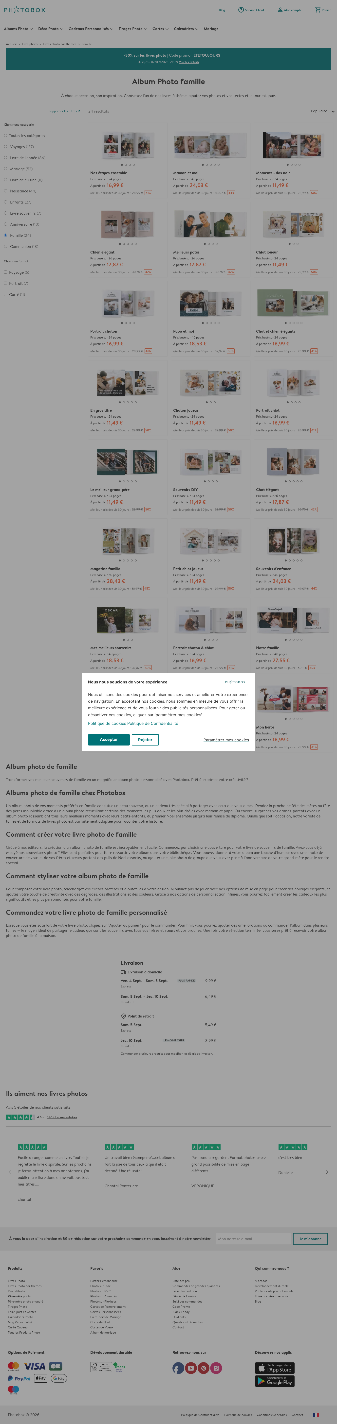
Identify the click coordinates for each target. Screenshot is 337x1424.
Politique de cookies (107, 723)
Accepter (109, 739)
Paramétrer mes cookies (226, 739)
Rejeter (145, 739)
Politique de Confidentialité (152, 723)
